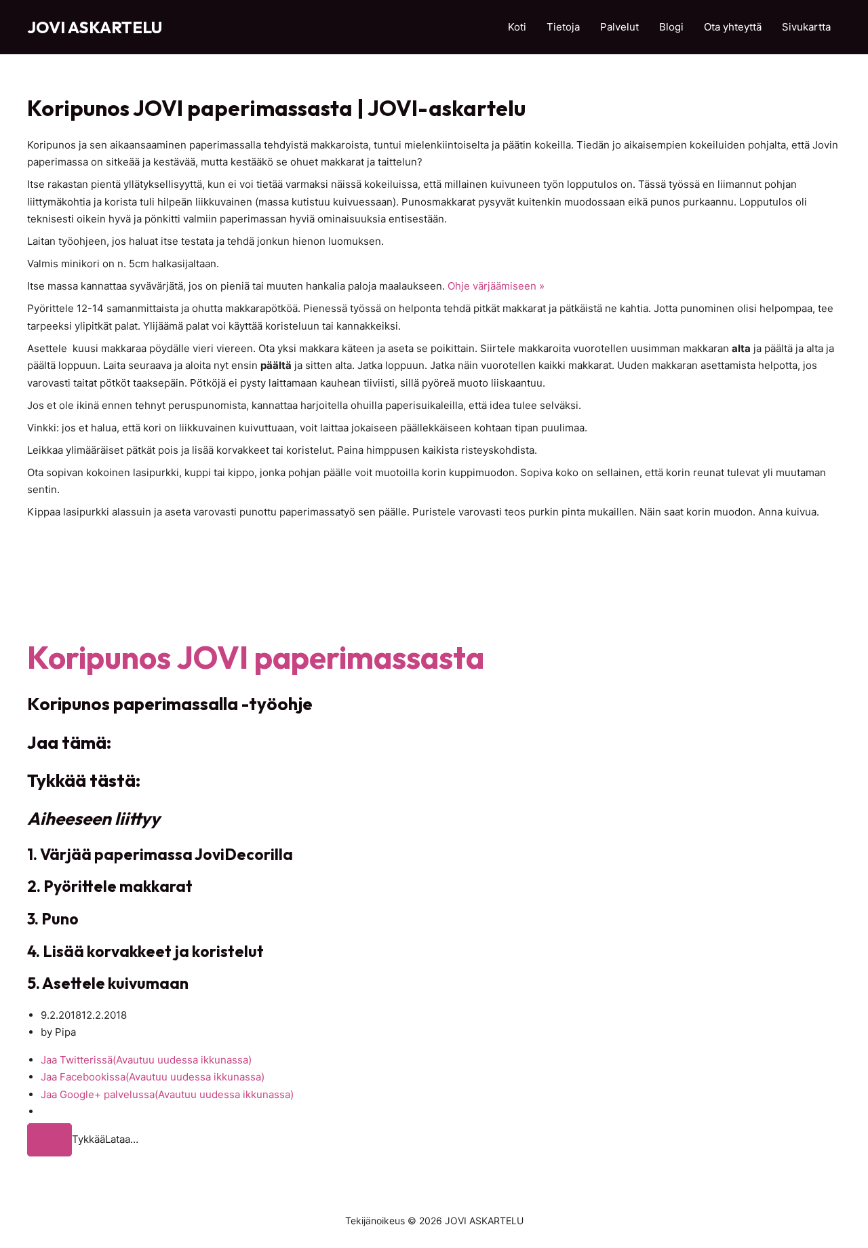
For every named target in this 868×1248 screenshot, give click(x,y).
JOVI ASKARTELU (94, 27)
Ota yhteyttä (733, 26)
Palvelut (619, 26)
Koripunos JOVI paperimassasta (255, 657)
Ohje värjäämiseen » (496, 285)
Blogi (671, 26)
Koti (517, 26)
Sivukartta (806, 26)
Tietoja (563, 26)
